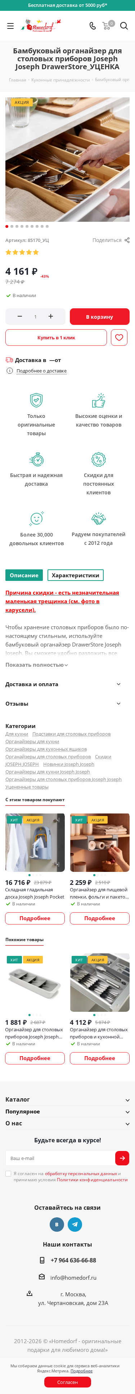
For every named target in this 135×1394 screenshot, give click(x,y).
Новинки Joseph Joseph (68, 764)
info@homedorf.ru (73, 1277)
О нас (13, 1123)
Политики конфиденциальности (92, 1180)
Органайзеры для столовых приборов (48, 756)
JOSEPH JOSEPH (22, 764)
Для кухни (16, 734)
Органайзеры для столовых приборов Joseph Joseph (63, 779)
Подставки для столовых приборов (71, 734)
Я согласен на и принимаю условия (71, 1176)
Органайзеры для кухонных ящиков (46, 749)
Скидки (103, 756)
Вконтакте (57, 1224)
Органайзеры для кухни (32, 741)
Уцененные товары (27, 787)
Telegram (75, 1224)
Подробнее (82, 1370)
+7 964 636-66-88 (73, 1260)
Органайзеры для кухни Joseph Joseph (47, 771)
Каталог (17, 1099)
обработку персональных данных (81, 1173)
